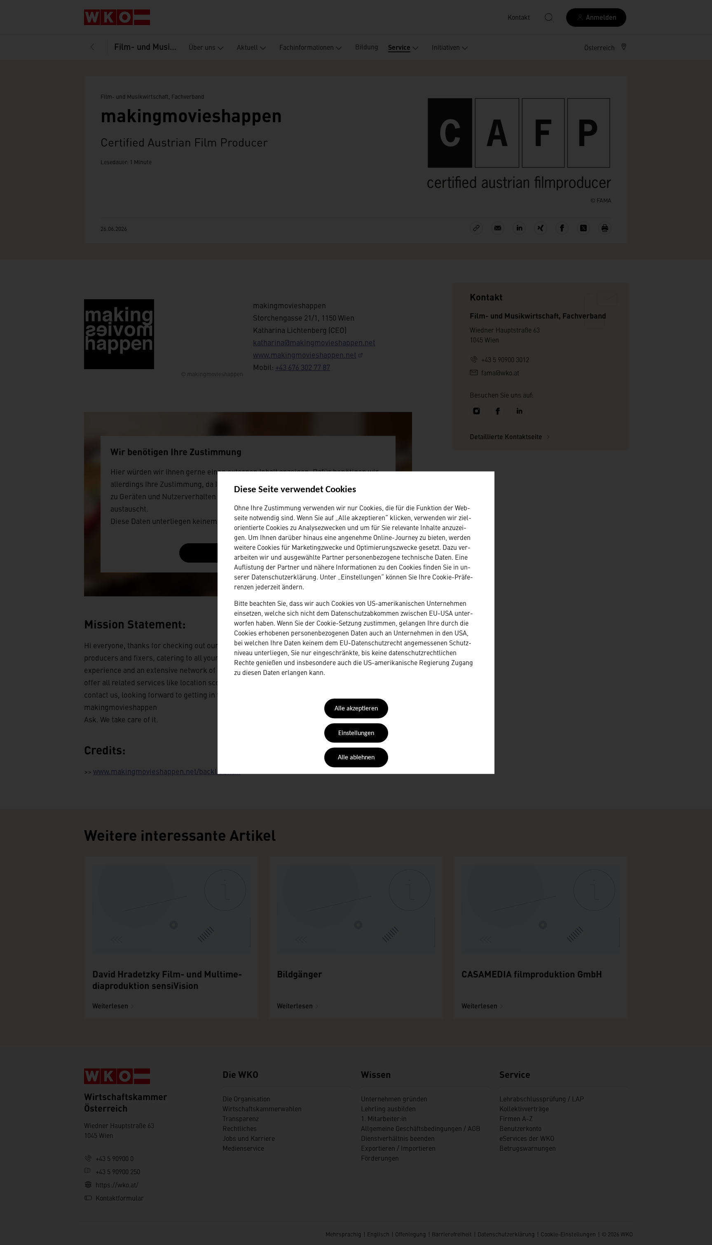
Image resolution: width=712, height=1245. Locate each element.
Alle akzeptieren (356, 709)
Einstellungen (356, 733)
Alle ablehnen (356, 758)
